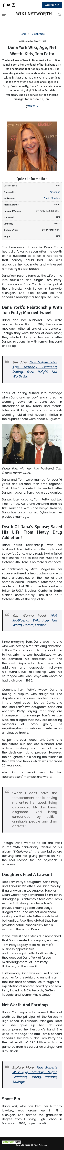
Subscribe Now (52, 4)
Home (23, 34)
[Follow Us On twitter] (8, 5)
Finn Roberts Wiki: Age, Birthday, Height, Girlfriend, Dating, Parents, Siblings (34, 1074)
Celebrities (38, 34)
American (55, 192)
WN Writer (34, 106)
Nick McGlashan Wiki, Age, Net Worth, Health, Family (34, 620)
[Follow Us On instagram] (13, 5)
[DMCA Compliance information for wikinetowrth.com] (32, 1142)
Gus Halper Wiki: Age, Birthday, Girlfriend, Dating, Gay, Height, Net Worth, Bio (34, 369)
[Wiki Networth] (33, 14)
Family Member (52, 198)
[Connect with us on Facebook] (3, 5)
